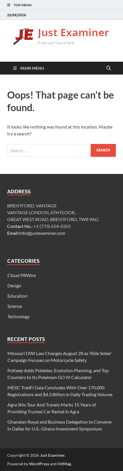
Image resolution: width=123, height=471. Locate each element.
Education (17, 295)
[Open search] (108, 68)
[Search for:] (61, 150)
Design (14, 285)
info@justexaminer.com (42, 233)
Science (14, 306)
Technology (18, 316)
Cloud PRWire (21, 275)
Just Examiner (52, 455)
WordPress (39, 463)
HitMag (64, 463)
